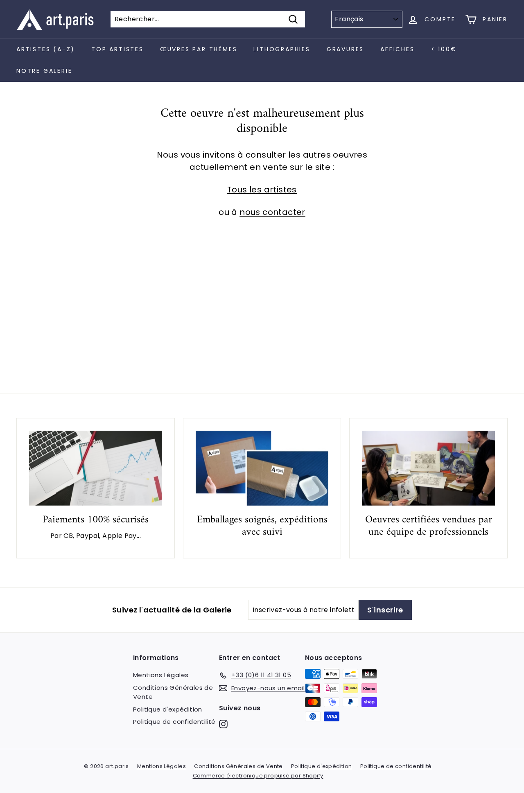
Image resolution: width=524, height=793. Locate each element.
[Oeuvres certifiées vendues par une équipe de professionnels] (428, 468)
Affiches (397, 49)
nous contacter (272, 212)
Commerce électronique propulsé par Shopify (258, 775)
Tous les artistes (262, 189)
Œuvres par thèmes (198, 49)
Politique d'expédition (167, 709)
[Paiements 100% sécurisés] (95, 468)
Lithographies (281, 49)
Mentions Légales (160, 675)
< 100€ (444, 49)
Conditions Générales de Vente (173, 692)
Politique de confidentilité (174, 721)
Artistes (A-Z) (45, 49)
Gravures (345, 49)
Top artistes (117, 49)
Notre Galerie (44, 71)
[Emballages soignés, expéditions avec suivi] (262, 468)
